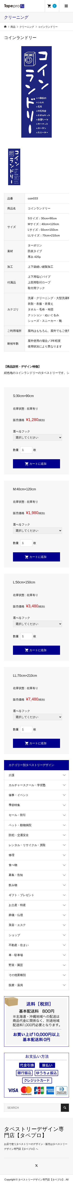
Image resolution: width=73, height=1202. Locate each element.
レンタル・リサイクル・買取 (27, 845)
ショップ (14, 935)
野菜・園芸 (16, 965)
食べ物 (13, 865)
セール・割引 (17, 815)
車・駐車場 (16, 955)
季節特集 (14, 805)
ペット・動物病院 (20, 825)
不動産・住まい (19, 945)
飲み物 (13, 885)
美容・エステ (17, 925)
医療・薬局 (16, 985)
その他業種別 (17, 975)
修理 (11, 855)
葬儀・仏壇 (16, 915)
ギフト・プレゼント (21, 895)
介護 (11, 775)
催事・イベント (19, 795)
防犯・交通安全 (19, 835)
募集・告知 (16, 875)
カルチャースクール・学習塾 (27, 785)
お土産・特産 (17, 905)
